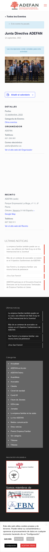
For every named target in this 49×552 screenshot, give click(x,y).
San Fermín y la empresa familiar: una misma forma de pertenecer (22, 268)
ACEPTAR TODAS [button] (28, 546)
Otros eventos (11, 122)
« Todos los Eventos (15, 16)
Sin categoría (16, 436)
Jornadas (14, 409)
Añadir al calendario (20, 94)
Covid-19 (14, 395)
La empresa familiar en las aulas (23, 413)
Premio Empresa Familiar (21, 431)
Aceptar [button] (30, 539)
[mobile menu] (45, 5)
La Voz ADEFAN (17, 418)
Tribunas (14, 440)
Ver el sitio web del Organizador (18, 149)
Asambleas (15, 377)
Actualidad (15, 364)
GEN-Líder (15, 404)
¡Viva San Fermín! (14, 276)
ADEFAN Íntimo (17, 373)
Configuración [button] (11, 546)
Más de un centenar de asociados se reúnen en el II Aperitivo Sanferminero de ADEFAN (24, 259)
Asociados (15, 382)
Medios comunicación (19, 422)
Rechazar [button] (18, 539)
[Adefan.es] (24, 5)
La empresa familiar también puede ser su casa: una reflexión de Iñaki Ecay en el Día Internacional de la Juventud (24, 249)
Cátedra (14, 386)
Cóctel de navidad (18, 391)
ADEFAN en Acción (18, 368)
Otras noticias (16, 427)
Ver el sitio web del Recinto (16, 226)
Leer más (8, 539)
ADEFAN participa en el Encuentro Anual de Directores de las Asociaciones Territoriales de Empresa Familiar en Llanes (24, 284)
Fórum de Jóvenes (18, 400)
